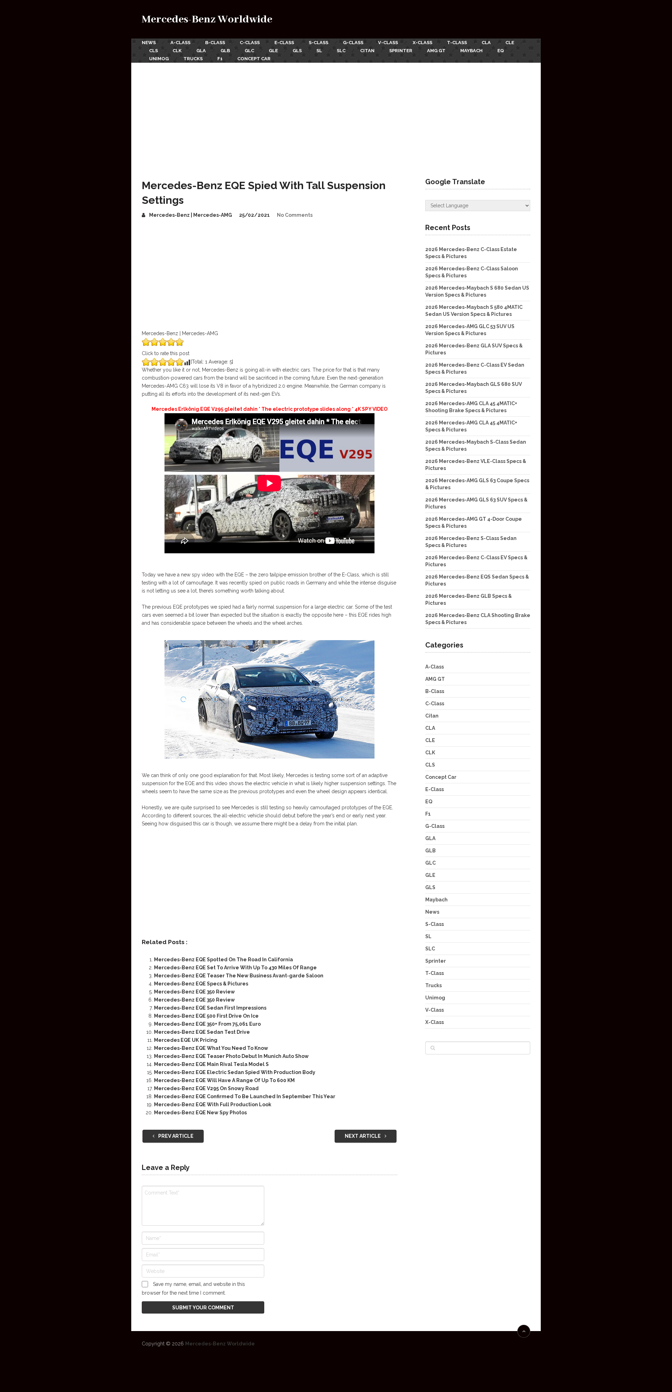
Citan (367, 50)
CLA (486, 42)
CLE (509, 42)
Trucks (193, 58)
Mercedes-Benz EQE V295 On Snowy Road (206, 1088)
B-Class (215, 42)
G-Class (353, 42)
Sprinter (400, 50)
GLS (297, 50)
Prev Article (175, 1136)
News (149, 42)
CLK (177, 50)
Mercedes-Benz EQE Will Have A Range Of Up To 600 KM (224, 1080)
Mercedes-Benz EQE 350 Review (194, 992)
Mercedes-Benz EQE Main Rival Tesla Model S (211, 1064)
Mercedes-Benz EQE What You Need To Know (211, 1048)
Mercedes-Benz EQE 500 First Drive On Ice (206, 1016)
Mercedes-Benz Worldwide (207, 19)
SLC (341, 50)
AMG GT (436, 50)
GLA (201, 50)
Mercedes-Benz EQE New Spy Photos (200, 1112)
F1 (220, 58)
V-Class (388, 42)
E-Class (284, 42)
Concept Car (254, 58)
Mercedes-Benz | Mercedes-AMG (190, 215)
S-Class (318, 42)
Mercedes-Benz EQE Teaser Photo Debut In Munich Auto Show (231, 1056)
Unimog (159, 58)
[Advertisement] (336, 115)
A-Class (180, 42)
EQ (500, 50)
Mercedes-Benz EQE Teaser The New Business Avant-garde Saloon (238, 975)
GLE (273, 50)
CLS (153, 50)
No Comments (295, 215)
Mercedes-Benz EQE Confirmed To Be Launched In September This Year (244, 1096)
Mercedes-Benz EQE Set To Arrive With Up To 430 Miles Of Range (235, 967)
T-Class (457, 42)
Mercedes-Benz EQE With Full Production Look (212, 1104)
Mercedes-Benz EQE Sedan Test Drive (202, 1032)
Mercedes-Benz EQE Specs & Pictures (201, 983)
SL (319, 50)
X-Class (422, 42)
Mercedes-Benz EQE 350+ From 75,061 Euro (207, 1024)
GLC (249, 50)
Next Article (363, 1136)
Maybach (471, 50)
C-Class (250, 42)
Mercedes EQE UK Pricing (185, 1040)
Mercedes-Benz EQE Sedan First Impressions (210, 1008)
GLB (225, 50)
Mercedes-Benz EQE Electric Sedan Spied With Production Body (234, 1072)
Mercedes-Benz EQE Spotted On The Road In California (223, 959)
